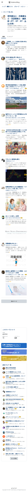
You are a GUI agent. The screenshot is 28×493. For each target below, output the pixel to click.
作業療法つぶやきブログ (11, 190)
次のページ (14, 301)
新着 (3, 36)
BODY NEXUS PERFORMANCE (13, 218)
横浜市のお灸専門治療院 (11, 369)
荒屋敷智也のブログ (10, 161)
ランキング (10, 36)
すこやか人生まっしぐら (12, 413)
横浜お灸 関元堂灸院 (10, 45)
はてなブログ (14, 488)
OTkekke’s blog (10, 432)
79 (3, 338)
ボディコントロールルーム (12, 417)
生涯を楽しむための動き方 (12, 245)
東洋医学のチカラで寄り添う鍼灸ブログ (14, 445)
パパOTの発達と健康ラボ (11, 133)
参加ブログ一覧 (7, 365)
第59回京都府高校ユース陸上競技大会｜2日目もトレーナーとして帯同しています (16, 86)
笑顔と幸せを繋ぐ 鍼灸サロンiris (14, 453)
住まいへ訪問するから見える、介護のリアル (15, 423)
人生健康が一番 (9, 414)
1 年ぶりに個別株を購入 (13, 159)
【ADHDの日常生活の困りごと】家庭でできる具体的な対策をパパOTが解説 (16, 131)
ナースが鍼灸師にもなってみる (12, 59)
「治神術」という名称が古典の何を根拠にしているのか (16, 42)
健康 (15, 338)
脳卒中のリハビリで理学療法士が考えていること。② (16, 115)
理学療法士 (8, 440)
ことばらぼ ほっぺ (10, 436)
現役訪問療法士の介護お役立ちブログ (15, 421)
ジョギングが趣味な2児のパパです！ (13, 433)
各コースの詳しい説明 (12, 216)
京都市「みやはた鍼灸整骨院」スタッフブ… (15, 88)
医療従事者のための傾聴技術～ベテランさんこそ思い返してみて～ (16, 187)
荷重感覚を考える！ (12, 243)
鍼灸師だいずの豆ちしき (12, 444)
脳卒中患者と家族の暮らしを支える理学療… (16, 117)
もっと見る (14, 458)
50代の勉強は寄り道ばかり (14, 57)
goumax (5, 334)
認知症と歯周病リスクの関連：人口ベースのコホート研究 (16, 271)
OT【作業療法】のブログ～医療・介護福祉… (15, 274)
